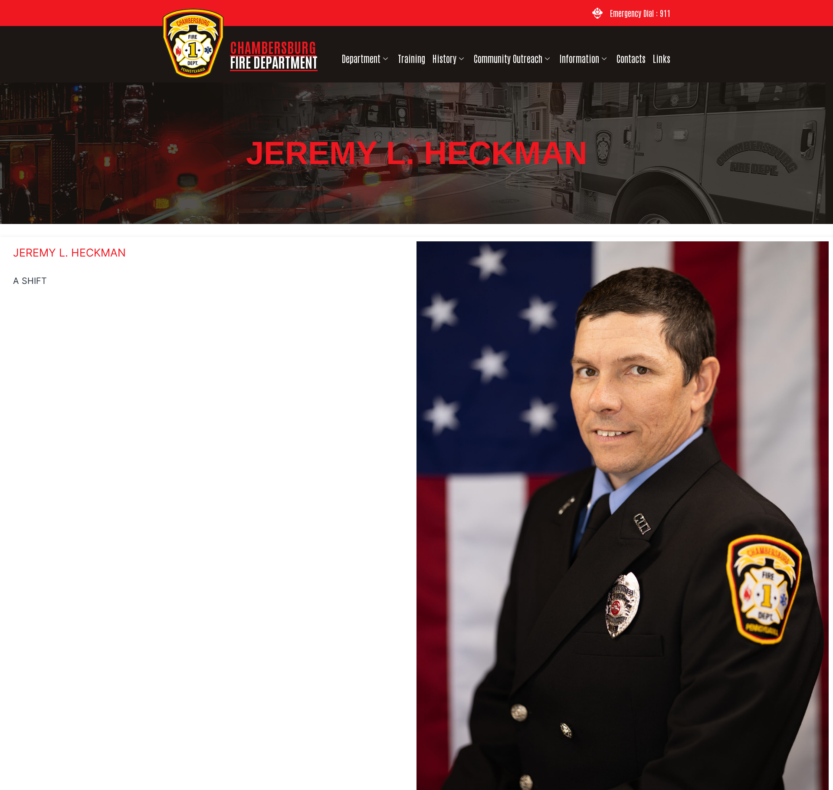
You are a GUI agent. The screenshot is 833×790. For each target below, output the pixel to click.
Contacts (631, 58)
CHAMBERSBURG (274, 54)
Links (661, 58)
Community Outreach (508, 58)
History (444, 58)
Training (411, 58)
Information (579, 58)
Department (361, 58)
